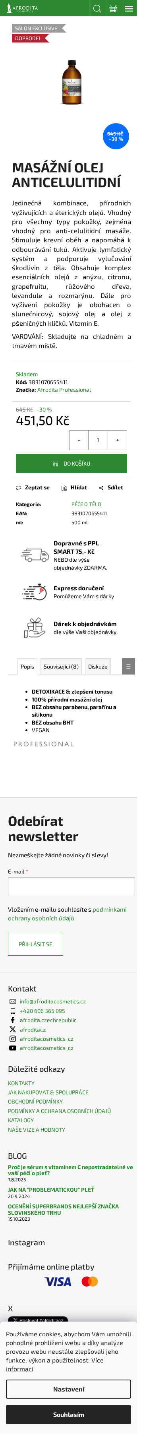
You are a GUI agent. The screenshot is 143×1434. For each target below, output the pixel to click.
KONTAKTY (21, 1083)
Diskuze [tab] (98, 666)
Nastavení (68, 1389)
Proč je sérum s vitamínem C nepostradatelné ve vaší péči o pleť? (70, 1170)
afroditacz (33, 1029)
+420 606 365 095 (42, 1010)
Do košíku (77, 463)
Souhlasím (68, 1414)
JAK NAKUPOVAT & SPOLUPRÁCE (48, 1092)
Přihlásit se (35, 944)
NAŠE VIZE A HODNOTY (36, 1129)
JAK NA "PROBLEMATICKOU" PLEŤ (51, 1189)
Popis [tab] (27, 666)
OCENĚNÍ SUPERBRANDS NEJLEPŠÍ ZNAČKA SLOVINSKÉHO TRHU (63, 1209)
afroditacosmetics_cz (46, 1038)
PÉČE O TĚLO (86, 504)
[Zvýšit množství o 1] (117, 440)
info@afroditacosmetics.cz (53, 1001)
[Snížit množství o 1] (79, 440)
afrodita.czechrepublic (48, 1020)
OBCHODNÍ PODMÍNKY (35, 1101)
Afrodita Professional (64, 389)
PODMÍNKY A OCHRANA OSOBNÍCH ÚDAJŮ (59, 1110)
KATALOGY (21, 1120)
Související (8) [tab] (61, 666)
